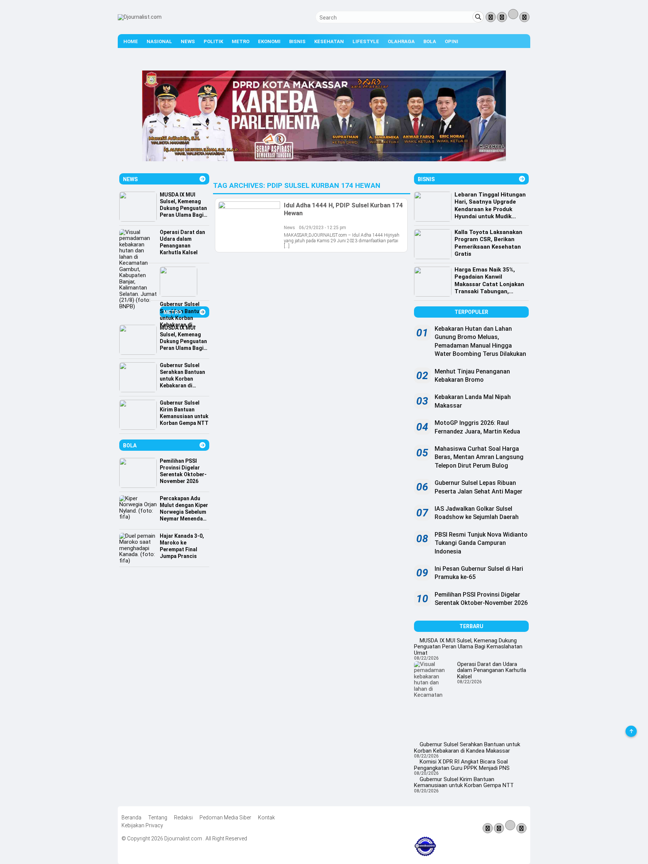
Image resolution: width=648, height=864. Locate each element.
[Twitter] (502, 17)
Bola (429, 41)
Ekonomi (269, 41)
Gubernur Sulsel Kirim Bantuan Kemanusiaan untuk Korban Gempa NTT (464, 782)
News (188, 41)
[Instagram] (524, 17)
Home (130, 41)
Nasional (159, 41)
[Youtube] (513, 16)
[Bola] (203, 445)
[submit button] (478, 16)
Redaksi (183, 817)
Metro (240, 41)
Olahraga (401, 41)
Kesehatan (329, 41)
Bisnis (297, 41)
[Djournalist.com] (140, 17)
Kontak (266, 817)
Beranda (131, 817)
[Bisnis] (522, 179)
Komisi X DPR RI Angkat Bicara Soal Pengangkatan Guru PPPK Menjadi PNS (462, 764)
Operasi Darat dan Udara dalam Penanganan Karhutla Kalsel (491, 670)
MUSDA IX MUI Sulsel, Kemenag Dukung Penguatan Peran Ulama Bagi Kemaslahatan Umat (468, 646)
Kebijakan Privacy (142, 825)
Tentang (157, 817)
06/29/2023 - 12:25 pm (322, 227)
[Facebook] (491, 17)
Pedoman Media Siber (225, 817)
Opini (451, 41)
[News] (203, 179)
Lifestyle (365, 41)
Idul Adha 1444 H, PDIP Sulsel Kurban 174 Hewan (343, 208)
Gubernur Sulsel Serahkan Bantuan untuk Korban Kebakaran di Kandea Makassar (467, 747)
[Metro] (203, 312)
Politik (213, 41)
